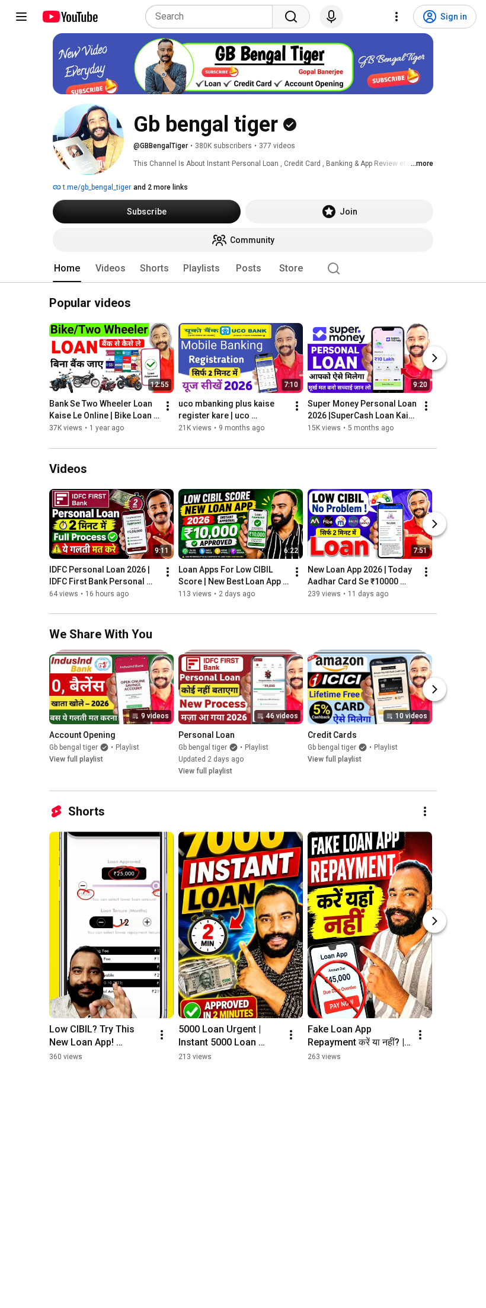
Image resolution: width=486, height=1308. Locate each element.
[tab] (67, 268)
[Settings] (396, 16)
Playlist (127, 747)
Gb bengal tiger (73, 747)
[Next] (434, 358)
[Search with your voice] (331, 16)
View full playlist (76, 759)
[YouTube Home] (69, 16)
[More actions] (168, 406)
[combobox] (212, 16)
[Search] (291, 16)
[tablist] (243, 268)
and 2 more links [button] (160, 187)
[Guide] (21, 16)
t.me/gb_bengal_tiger (96, 187)
